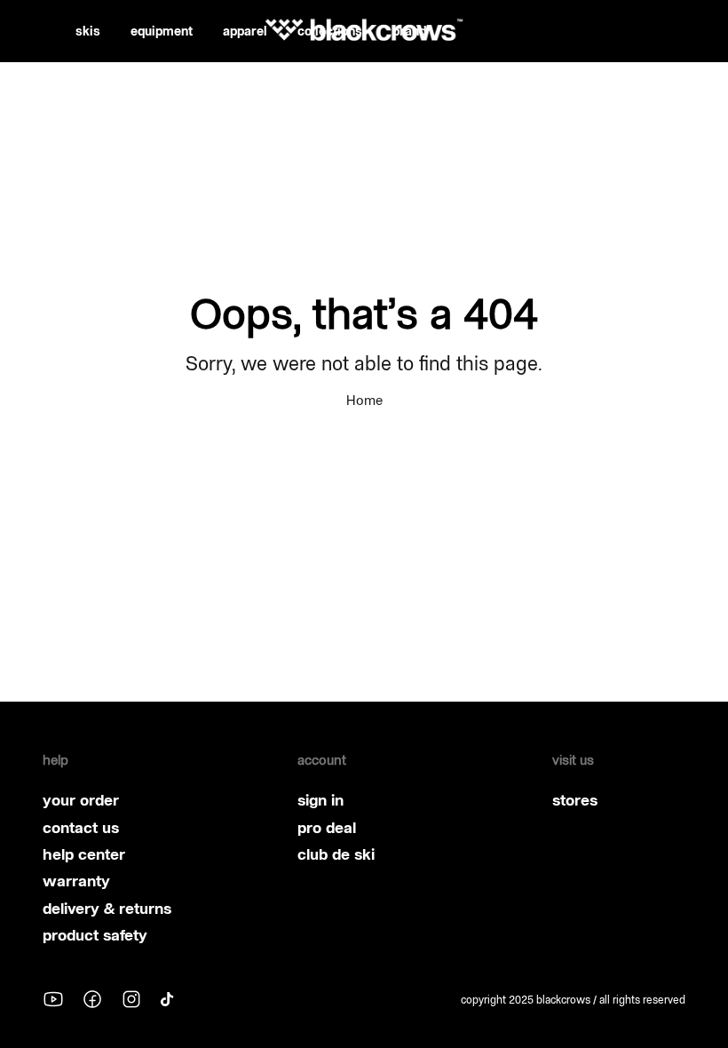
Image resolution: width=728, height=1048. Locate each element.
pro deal (326, 828)
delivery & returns (107, 909)
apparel (245, 31)
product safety (95, 935)
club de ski (336, 854)
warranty (76, 881)
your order (81, 800)
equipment (162, 31)
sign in (320, 800)
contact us (81, 828)
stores (574, 800)
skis (87, 31)
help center (84, 854)
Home (364, 400)
